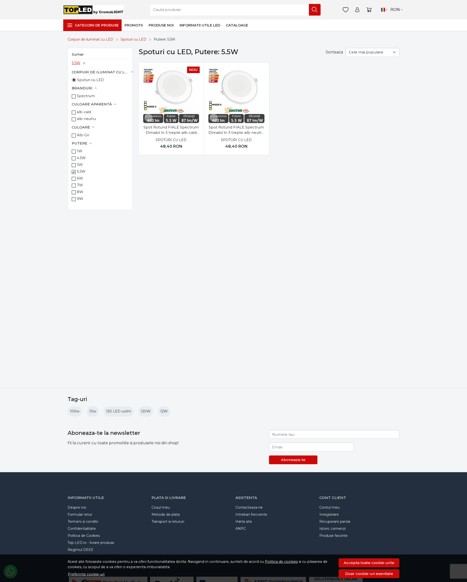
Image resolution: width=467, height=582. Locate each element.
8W (80, 192)
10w (92, 411)
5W (80, 165)
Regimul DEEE (80, 550)
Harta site (243, 521)
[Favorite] (345, 10)
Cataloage (237, 25)
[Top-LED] (94, 9)
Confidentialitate (82, 528)
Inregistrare (329, 514)
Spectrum (86, 96)
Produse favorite (333, 535)
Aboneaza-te (293, 459)
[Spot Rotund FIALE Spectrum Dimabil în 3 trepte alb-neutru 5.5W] (236, 95)
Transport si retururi (168, 521)
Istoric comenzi (332, 528)
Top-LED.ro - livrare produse (91, 542)
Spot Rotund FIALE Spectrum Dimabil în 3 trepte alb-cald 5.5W (171, 130)
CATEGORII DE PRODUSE (97, 25)
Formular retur (80, 514)
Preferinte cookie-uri (86, 574)
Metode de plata (166, 514)
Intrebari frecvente (251, 514)
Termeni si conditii (83, 521)
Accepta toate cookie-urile (369, 562)
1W (79, 151)
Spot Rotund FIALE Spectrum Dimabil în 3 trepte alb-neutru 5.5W (236, 130)
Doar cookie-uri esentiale (369, 573)
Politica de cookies (281, 561)
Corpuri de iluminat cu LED (90, 39)
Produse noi (161, 25)
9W (80, 199)
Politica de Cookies (84, 535)
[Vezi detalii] (148, 118)
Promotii (134, 25)
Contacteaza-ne (249, 507)
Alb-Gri (83, 135)
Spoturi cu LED (133, 39)
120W (146, 411)
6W (80, 178)
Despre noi (77, 507)
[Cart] (369, 10)
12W (164, 411)
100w (75, 411)
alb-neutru (86, 119)
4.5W (81, 158)
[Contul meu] (357, 10)
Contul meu (329, 507)
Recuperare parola (334, 521)
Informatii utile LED (200, 25)
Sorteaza (334, 52)
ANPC (240, 528)
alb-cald (84, 112)
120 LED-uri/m (118, 411)
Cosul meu (161, 507)
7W (80, 185)
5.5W (76, 63)
